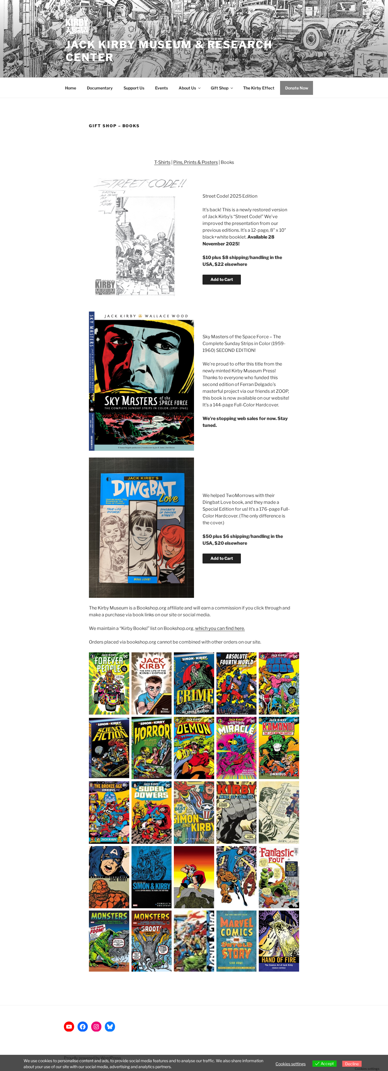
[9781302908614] (152, 941)
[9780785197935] (194, 941)
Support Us (134, 87)
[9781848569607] (194, 683)
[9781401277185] (194, 748)
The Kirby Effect (258, 87)
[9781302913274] (279, 877)
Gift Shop (219, 87)
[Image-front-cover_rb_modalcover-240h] (279, 941)
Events (161, 87)
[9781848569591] (152, 748)
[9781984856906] (152, 683)
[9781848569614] (109, 748)
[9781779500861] (236, 683)
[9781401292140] (109, 812)
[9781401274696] (279, 748)
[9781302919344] (152, 877)
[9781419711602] (279, 812)
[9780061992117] (236, 941)
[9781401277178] (236, 748)
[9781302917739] (236, 877)
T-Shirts (162, 162)
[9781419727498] (236, 812)
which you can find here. (220, 628)
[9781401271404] (152, 812)
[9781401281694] (279, 683)
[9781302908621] (109, 941)
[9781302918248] (194, 877)
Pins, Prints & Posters (195, 162)
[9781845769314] (194, 812)
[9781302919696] (109, 877)
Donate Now (296, 87)
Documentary (100, 87)
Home (70, 87)
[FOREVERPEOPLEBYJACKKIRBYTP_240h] (109, 683)
